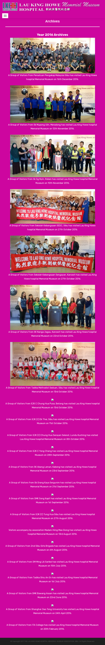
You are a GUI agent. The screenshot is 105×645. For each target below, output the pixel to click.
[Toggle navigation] (5, 15)
